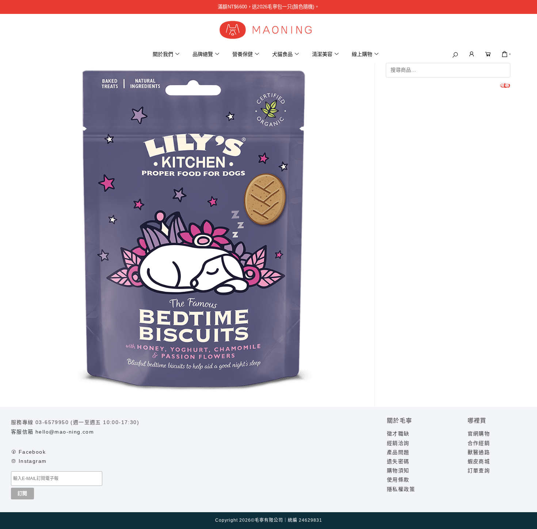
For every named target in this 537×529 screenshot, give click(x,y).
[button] (455, 54)
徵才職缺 (398, 434)
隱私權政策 (401, 489)
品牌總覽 (203, 54)
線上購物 (362, 54)
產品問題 (398, 452)
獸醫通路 (479, 452)
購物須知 (398, 470)
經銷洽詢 (398, 443)
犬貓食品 (282, 54)
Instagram (33, 461)
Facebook (32, 452)
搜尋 (505, 85)
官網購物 (479, 434)
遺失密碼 (398, 461)
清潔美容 (322, 54)
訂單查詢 (479, 470)
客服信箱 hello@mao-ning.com (52, 432)
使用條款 (398, 480)
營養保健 (242, 54)
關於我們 (163, 54)
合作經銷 (479, 443)
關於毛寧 (399, 420)
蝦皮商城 (479, 461)
